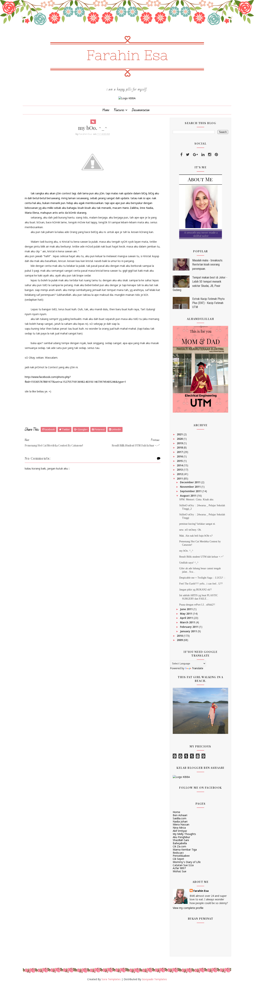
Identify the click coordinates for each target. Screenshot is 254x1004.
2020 (180, 439)
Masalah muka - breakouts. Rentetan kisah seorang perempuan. (207, 265)
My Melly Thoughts (184, 834)
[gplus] (195, 154)
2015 (180, 461)
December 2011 (190, 482)
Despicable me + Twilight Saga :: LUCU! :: (202, 577)
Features (119, 110)
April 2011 (187, 618)
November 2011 (190, 486)
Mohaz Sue (179, 871)
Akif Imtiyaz (180, 831)
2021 (180, 434)
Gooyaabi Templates (154, 979)
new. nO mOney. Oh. (190, 529)
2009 (180, 640)
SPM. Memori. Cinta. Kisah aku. (196, 499)
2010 (180, 635)
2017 (180, 452)
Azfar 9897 (179, 868)
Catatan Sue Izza (183, 865)
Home (105, 110)
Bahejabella (180, 843)
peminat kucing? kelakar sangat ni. (197, 523)
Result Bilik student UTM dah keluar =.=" (201, 556)
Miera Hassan (181, 824)
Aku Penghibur (181, 837)
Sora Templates (111, 979)
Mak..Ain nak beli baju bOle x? (196, 535)
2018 (180, 447)
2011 (180, 478)
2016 (180, 456)
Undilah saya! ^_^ (188, 562)
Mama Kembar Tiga (185, 849)
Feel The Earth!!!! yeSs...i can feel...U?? (201, 583)
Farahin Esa (201, 891)
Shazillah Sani (181, 840)
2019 (180, 443)
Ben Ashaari (180, 815)
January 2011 (189, 631)
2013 (180, 469)
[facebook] (181, 154)
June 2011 (186, 609)
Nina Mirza (179, 827)
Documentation (141, 110)
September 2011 (191, 491)
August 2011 (188, 495)
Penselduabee (181, 855)
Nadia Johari (180, 821)
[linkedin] (203, 154)
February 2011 (189, 627)
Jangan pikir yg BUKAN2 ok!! (195, 589)
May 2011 (186, 613)
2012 (180, 474)
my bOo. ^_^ (186, 550)
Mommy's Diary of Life (187, 862)
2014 (180, 465)
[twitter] (187, 154)
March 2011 (188, 622)
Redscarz (178, 852)
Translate (197, 668)
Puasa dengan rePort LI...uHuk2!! (197, 604)
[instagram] (209, 154)
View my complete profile (188, 908)
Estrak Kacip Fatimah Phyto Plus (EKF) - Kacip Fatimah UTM (208, 303)
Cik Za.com (179, 846)
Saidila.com (179, 818)
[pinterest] (216, 154)
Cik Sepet (178, 859)
